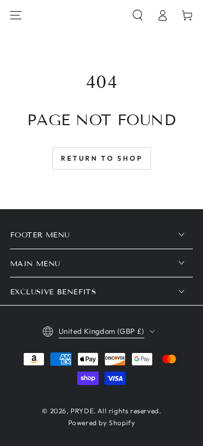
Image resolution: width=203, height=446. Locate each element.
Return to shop (102, 158)
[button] (137, 15)
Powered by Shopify (101, 422)
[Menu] (15, 15)
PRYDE (82, 411)
